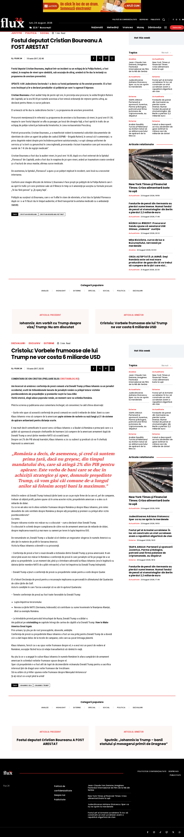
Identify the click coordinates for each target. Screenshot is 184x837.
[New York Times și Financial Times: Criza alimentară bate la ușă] (151, 164)
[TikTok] (160, 832)
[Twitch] (166, 832)
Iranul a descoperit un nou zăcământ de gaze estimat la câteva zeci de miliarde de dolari (162, 129)
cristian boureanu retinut (52, 214)
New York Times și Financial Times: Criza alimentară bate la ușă (161, 65)
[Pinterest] (106, 58)
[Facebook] (173, 19)
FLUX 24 (18, 58)
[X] (179, 19)
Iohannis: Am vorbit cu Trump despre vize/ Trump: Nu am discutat (50, 325)
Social (44, 33)
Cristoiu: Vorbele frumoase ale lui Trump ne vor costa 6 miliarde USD (133, 325)
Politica (31, 33)
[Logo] (8, 772)
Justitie (16, 33)
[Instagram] (176, 19)
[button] (163, 19)
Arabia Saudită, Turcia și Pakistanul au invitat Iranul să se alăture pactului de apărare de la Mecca (138, 130)
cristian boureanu (28, 214)
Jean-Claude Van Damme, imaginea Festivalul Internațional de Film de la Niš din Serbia (109, 787)
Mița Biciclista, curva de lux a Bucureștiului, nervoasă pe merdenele (146, 242)
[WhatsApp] (112, 58)
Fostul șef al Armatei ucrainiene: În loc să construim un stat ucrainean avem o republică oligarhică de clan (162, 86)
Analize (132, 59)
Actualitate (158, 59)
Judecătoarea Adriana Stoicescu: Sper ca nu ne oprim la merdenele (139, 83)
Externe (156, 77)
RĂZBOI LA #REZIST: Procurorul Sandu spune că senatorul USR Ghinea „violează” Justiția (147, 226)
